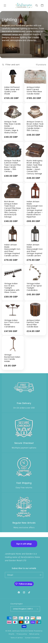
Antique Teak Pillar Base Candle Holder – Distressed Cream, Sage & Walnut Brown (12, 127)
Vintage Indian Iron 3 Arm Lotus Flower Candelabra (11, 323)
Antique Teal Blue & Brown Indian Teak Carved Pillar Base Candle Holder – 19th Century (12, 166)
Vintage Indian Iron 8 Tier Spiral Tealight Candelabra (34, 287)
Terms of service (17, 638)
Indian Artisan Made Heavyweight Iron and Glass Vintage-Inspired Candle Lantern (12, 250)
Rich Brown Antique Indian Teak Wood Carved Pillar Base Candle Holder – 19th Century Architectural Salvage (12, 209)
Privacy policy (22, 634)
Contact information (32, 638)
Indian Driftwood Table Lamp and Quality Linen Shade (12, 90)
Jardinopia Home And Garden (23, 631)
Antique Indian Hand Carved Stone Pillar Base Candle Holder (34, 90)
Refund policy (34, 634)
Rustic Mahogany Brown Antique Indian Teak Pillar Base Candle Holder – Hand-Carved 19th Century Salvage (35, 167)
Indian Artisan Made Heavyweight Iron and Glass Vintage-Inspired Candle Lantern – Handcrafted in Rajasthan (35, 209)
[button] (5, 5)
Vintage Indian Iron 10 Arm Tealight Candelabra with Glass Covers (12, 288)
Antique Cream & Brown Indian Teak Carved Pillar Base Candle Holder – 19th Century (35, 126)
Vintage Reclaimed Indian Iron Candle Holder (12, 358)
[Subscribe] (40, 575)
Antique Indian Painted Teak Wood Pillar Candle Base (33, 323)
